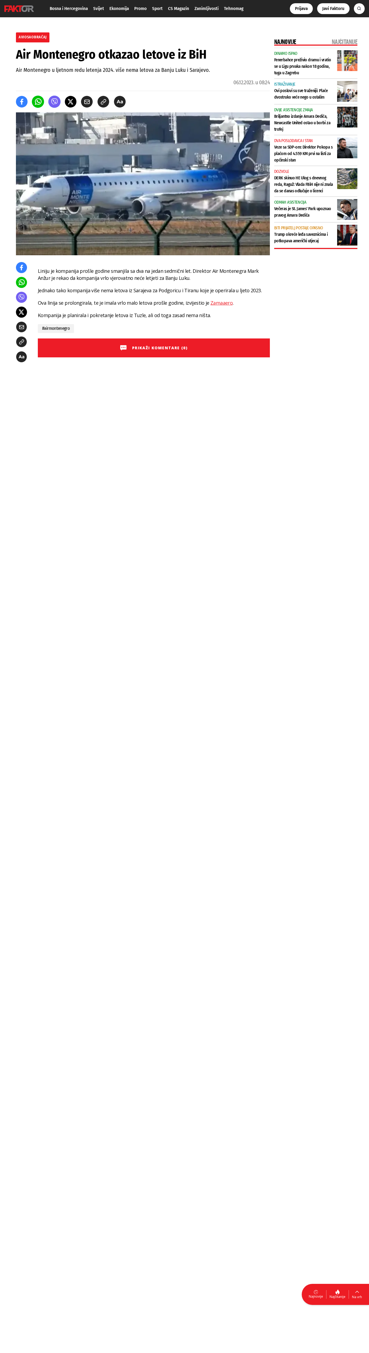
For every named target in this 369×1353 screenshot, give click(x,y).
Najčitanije (337, 1296)
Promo (140, 8)
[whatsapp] (38, 102)
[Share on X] (70, 102)
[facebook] (22, 102)
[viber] (54, 102)
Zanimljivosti (206, 8)
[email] (87, 102)
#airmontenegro (56, 328)
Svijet (98, 8)
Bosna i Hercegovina (69, 8)
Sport (157, 8)
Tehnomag (233, 8)
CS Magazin (178, 8)
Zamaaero (221, 303)
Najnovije (316, 1296)
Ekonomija (119, 8)
